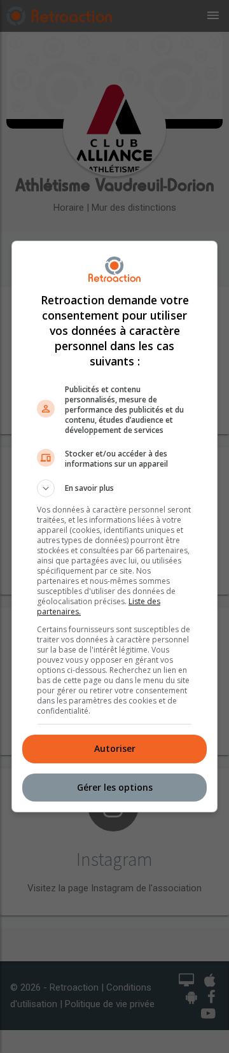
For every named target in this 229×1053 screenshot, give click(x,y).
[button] (114, 488)
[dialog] (114, 526)
